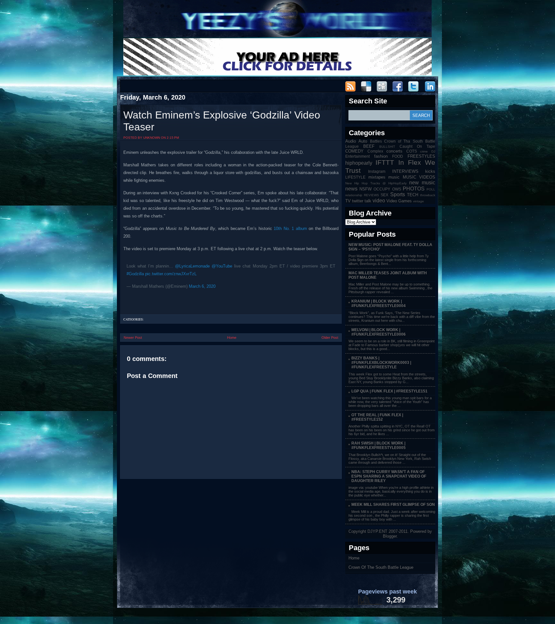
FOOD (397, 156)
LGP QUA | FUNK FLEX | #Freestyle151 (389, 391)
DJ (433, 151)
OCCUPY (382, 189)
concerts (394, 151)
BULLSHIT (387, 146)
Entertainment (357, 156)
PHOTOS (414, 188)
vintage (418, 201)
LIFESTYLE (355, 177)
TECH (412, 194)
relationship (353, 195)
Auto (362, 141)
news (351, 188)
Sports (397, 194)
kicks (430, 171)
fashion (381, 156)
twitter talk (361, 200)
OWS (396, 189)
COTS (411, 151)
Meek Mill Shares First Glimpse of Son (393, 504)
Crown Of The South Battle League (380, 567)
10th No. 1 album (290, 228)
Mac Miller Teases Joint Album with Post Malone (387, 275)
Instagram (376, 171)
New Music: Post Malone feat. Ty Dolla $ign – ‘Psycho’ (390, 246)
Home (231, 337)
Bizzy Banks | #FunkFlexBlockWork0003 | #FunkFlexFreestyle (381, 362)
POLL (431, 189)
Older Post (330, 337)
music (394, 177)
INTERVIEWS (405, 171)
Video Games (399, 200)
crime (424, 151)
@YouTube (222, 266)
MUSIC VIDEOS (419, 177)
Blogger (390, 536)
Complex (375, 151)
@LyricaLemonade (192, 266)
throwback (427, 195)
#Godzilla (135, 273)
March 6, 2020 (202, 286)
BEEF (368, 146)
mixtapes (376, 177)
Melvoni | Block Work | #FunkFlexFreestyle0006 (378, 332)
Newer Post (133, 337)
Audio (350, 141)
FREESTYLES (421, 156)
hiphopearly (358, 163)
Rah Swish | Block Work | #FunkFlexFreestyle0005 (378, 445)
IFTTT (384, 162)
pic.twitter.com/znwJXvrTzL (171, 273)
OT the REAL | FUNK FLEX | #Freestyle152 (377, 417)
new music (422, 182)
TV (348, 200)
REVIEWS (371, 195)
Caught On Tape (417, 146)
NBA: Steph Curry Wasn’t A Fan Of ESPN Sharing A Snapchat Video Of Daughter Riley (388, 476)
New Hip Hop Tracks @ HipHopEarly (376, 183)
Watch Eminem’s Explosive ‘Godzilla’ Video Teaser (221, 121)
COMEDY (354, 151)
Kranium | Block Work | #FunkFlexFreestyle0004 (378, 303)
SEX (384, 195)
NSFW (365, 189)
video (379, 200)
